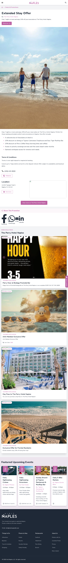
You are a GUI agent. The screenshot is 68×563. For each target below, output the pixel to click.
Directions (8, 192)
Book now (5, 23)
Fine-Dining (38, 544)
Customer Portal (56, 541)
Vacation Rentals (23, 544)
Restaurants (39, 533)
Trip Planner (66, 282)
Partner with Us (56, 537)
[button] (2, 3)
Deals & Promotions (11, 7)
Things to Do (6, 533)
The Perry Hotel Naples (11, 17)
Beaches (4, 541)
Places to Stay (23, 533)
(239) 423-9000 (9, 171)
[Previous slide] (4, 257)
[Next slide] (64, 257)
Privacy (54, 544)
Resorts (21, 541)
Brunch (37, 547)
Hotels (20, 537)
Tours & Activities (6, 544)
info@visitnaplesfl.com (12, 528)
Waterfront (38, 541)
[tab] (33, 277)
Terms (53, 547)
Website (8, 176)
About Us (55, 533)
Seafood (37, 537)
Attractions (5, 537)
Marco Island (55, 551)
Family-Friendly (23, 547)
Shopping (4, 547)
